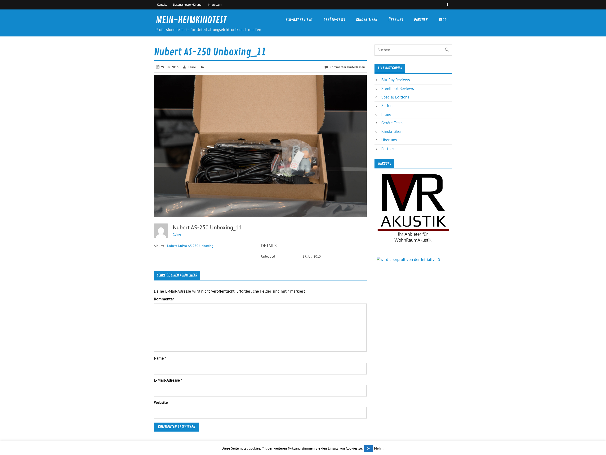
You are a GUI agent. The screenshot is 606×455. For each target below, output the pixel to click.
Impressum (215, 4)
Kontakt (162, 4)
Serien (386, 105)
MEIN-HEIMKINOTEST (191, 20)
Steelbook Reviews (397, 88)
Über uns (395, 19)
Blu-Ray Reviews (298, 19)
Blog (442, 19)
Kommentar (164, 299)
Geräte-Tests (334, 19)
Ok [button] (368, 448)
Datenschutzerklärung (187, 4)
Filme (386, 114)
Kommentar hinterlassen (347, 67)
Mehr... (379, 448)
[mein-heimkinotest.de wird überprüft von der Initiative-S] (408, 259)
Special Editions (395, 97)
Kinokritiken (366, 19)
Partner (421, 19)
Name (160, 358)
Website (161, 403)
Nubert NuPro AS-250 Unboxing (190, 246)
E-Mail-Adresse (168, 380)
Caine (192, 67)
